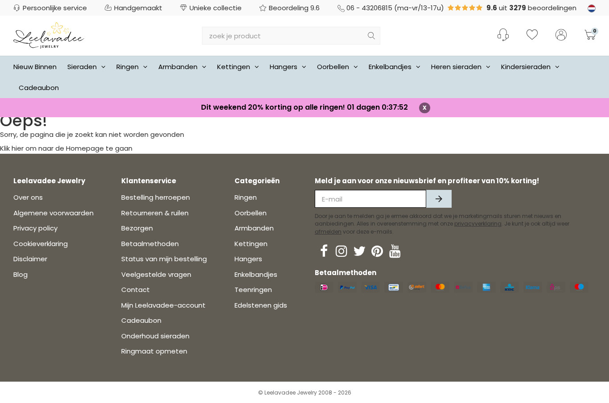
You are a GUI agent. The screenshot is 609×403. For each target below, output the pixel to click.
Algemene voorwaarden (53, 213)
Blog (20, 274)
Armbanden (178, 66)
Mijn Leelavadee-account (163, 305)
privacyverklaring (478, 223)
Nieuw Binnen (35, 66)
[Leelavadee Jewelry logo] (48, 35)
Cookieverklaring (40, 243)
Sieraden (82, 66)
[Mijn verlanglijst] (532, 35)
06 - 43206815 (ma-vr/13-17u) (395, 7)
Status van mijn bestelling (164, 258)
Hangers (283, 66)
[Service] (503, 35)
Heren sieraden (456, 66)
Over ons (28, 197)
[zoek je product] (371, 36)
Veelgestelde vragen (156, 274)
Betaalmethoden (150, 243)
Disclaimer (30, 258)
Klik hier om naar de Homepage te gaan (66, 148)
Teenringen (253, 289)
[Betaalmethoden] (324, 287)
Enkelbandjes (390, 66)
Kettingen (233, 66)
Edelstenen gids (261, 305)
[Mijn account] (561, 35)
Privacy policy (35, 228)
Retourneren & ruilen (155, 213)
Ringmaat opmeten (154, 351)
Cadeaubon (39, 87)
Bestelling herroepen (155, 197)
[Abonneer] (439, 199)
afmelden (328, 231)
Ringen (127, 66)
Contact (135, 289)
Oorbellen (333, 66)
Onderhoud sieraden (155, 336)
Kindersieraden (526, 66)
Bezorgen (137, 228)
